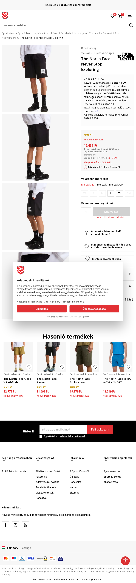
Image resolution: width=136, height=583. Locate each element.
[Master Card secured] (53, 558)
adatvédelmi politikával (72, 436)
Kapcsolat (75, 482)
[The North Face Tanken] (51, 357)
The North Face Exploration (80, 380)
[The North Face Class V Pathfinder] (18, 357)
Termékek (95, 33)
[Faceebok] (5, 525)
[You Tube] (25, 525)
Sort (117, 33)
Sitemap (74, 492)
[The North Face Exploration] (84, 357)
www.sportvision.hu (50, 579)
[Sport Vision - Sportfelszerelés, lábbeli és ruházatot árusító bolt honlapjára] (5, 15)
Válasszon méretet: (94, 178)
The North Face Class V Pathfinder (17, 380)
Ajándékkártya (112, 471)
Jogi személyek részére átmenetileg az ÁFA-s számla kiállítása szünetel (76, 5)
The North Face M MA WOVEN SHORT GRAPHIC (117, 380)
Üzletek (74, 476)
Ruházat (107, 33)
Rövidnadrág (10, 37)
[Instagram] (15, 525)
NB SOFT (75, 579)
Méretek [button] (102, 184)
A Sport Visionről (79, 471)
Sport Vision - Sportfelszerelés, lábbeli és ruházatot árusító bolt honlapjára (44, 33)
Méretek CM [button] (116, 184)
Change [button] (26, 547)
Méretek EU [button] (88, 184)
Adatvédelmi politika (47, 482)
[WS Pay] (42, 558)
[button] (68, 25)
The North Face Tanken (47, 380)
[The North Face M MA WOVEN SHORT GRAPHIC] (117, 357)
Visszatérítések (44, 492)
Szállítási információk (14, 471)
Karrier (73, 487)
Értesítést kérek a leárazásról (104, 167)
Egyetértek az (64, 436)
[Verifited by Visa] (60, 558)
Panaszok (41, 498)
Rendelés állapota (46, 487)
